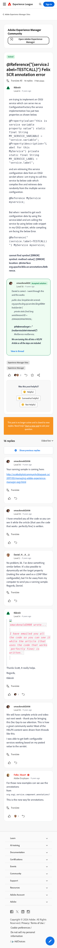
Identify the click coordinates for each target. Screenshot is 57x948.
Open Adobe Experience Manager (30, 41)
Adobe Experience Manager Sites (17, 14)
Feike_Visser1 (20, 774)
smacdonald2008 (24, 283)
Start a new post (32, 425)
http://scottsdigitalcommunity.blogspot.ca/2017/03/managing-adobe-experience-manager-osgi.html (28, 478)
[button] (16, 80)
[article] (28, 480)
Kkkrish (17, 87)
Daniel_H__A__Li (22, 554)
